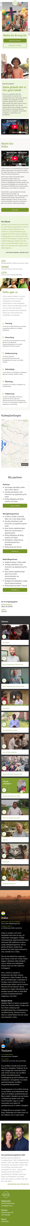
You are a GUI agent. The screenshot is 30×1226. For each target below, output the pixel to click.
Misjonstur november (15, 45)
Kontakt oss (15, 551)
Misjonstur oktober (15, 40)
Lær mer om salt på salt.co (18, 1184)
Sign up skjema (15, 506)
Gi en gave (15, 210)
